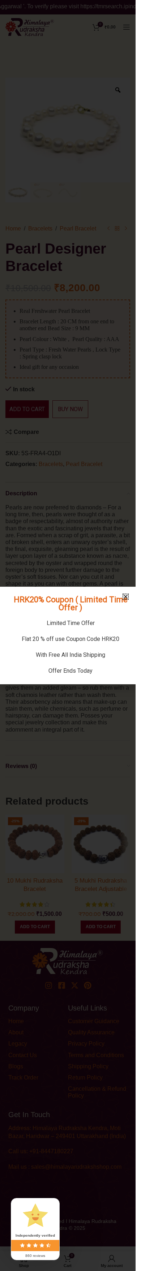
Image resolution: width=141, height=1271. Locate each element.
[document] (68, 635)
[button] (125, 596)
